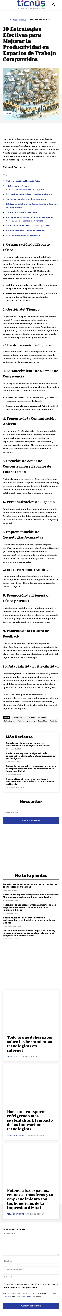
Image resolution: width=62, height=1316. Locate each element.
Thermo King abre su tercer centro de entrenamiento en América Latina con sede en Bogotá (30, 781)
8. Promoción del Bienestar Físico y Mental (29, 225)
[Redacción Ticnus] (6, 20)
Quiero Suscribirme (31, 820)
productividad (40, 721)
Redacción (12, 1056)
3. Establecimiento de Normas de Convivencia (30, 194)
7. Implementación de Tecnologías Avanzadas (30, 217)
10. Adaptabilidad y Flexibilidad (24, 235)
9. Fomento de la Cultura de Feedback (26, 230)
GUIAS (8, 113)
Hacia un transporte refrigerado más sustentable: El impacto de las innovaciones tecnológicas (30, 756)
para (29, 721)
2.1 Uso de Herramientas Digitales (28, 189)
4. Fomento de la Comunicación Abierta (27, 199)
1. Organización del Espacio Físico (23, 181)
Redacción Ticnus (18, 20)
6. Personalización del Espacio (23, 212)
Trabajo (53, 721)
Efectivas (31, 717)
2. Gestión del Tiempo (18, 185)
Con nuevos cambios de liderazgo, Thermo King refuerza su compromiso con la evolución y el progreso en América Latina (29, 933)
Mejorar (21, 721)
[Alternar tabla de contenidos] (5, 175)
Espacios (42, 717)
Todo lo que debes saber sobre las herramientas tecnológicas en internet (28, 744)
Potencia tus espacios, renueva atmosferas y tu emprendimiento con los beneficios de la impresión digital (31, 768)
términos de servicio (24, 1296)
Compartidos (18, 717)
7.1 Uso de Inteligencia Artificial (27, 220)
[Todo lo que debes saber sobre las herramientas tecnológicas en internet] (31, 1011)
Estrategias (9, 721)
